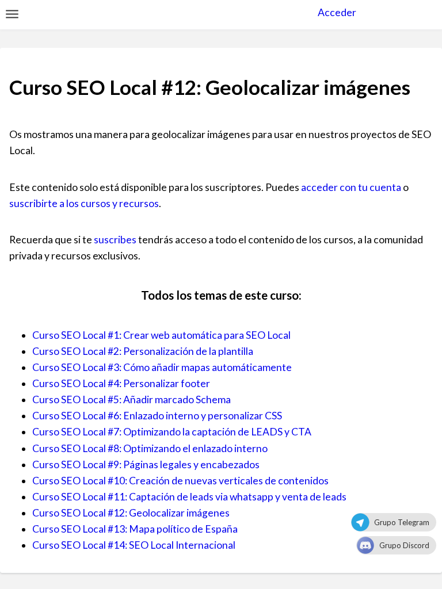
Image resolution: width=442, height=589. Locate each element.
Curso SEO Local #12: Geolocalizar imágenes (131, 513)
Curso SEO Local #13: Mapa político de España (135, 529)
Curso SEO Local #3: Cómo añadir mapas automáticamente (162, 367)
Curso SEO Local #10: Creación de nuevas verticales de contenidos (180, 481)
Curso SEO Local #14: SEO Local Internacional (133, 545)
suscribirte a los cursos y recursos (84, 203)
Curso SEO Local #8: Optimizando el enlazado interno (150, 448)
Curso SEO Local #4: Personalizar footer (121, 383)
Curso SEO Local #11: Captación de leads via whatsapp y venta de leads (189, 497)
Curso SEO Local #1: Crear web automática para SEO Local (161, 335)
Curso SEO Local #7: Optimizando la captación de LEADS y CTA (171, 432)
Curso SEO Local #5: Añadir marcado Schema (131, 399)
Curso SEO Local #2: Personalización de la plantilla (142, 351)
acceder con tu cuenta (351, 187)
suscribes (115, 240)
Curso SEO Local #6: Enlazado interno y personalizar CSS (157, 416)
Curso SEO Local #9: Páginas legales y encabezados (146, 464)
